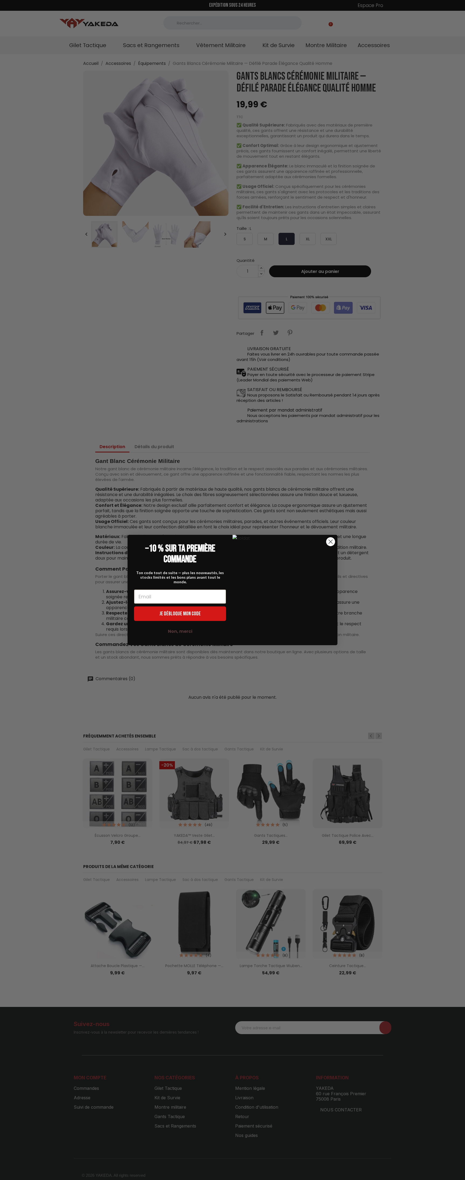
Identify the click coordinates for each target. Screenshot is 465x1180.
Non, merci (180, 631)
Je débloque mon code (180, 613)
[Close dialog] (330, 541)
